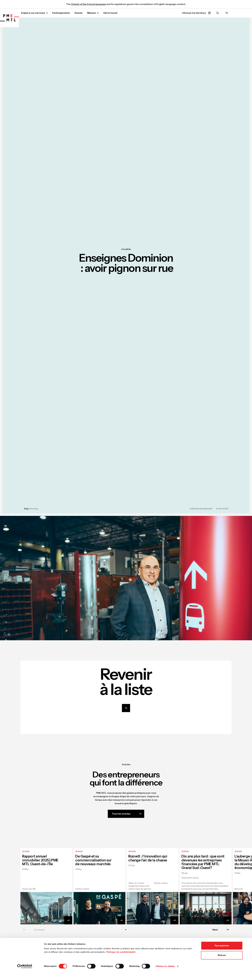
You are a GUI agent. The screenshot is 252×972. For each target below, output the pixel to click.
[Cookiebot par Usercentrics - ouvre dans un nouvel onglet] (24, 966)
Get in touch (110, 12)
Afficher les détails (165, 966)
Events (79, 12)
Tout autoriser (222, 945)
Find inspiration (61, 12)
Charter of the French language (88, 4)
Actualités (126, 249)
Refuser (222, 955)
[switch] (91, 966)
